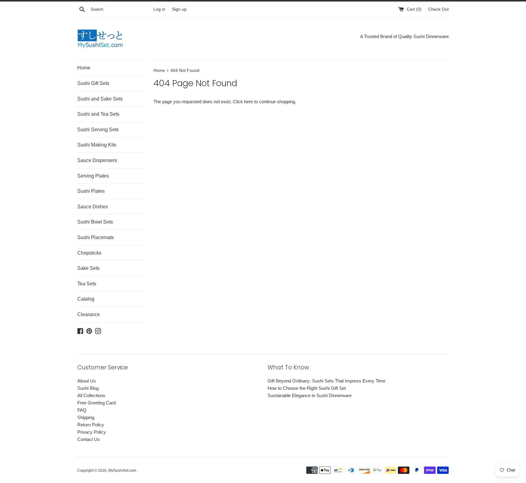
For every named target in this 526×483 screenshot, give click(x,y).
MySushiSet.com (122, 470)
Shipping (85, 417)
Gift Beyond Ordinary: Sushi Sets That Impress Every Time (326, 380)
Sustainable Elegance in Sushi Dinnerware (310, 395)
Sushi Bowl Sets (95, 221)
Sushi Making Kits (96, 144)
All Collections (91, 395)
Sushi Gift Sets (93, 83)
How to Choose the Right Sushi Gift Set (307, 388)
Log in (159, 9)
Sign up (179, 9)
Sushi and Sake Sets (100, 98)
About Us (86, 380)
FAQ (81, 410)
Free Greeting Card (96, 402)
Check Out (438, 9)
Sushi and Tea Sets (98, 114)
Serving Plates (93, 175)
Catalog (85, 298)
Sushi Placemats (95, 237)
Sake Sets (88, 268)
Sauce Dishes (92, 206)
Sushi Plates (91, 191)
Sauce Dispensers (97, 160)
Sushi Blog (88, 388)
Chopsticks (89, 253)
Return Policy (90, 424)
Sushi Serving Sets (98, 129)
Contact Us (88, 439)
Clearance (88, 314)
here (248, 101)
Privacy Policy (91, 432)
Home (83, 67)
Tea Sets (86, 283)
